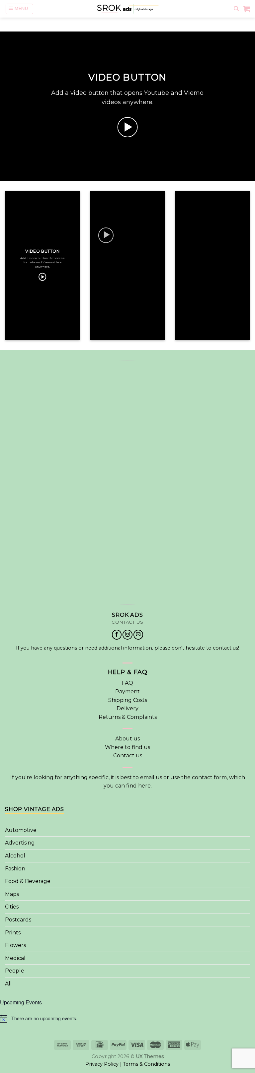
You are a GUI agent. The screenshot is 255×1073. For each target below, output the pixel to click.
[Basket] (246, 9)
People (14, 971)
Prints (13, 932)
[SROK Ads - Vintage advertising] (127, 9)
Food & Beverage (27, 881)
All (8, 983)
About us (127, 738)
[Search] (236, 8)
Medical (15, 958)
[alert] (127, 1019)
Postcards (18, 919)
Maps (12, 894)
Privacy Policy (102, 1064)
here (144, 786)
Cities (12, 907)
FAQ (127, 683)
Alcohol (15, 855)
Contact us (127, 755)
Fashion (15, 868)
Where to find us (127, 747)
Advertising (20, 843)
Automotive (21, 830)
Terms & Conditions (146, 1064)
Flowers (15, 945)
